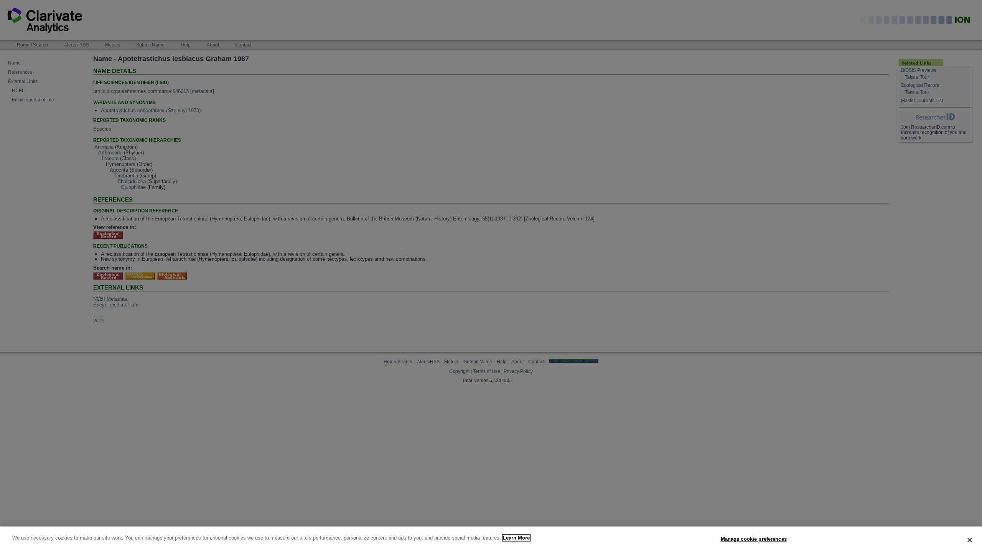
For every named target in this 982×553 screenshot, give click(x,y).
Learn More (516, 538)
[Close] (969, 539)
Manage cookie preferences (754, 539)
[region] (491, 540)
